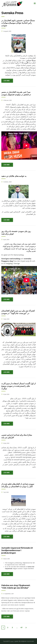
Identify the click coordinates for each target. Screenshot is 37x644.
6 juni (23, 261)
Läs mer (6, 80)
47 (21, 627)
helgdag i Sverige (13, 263)
